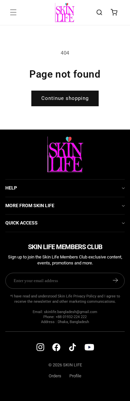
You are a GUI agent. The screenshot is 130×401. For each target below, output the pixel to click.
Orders (55, 375)
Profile (75, 375)
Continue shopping (65, 98)
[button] (13, 12)
